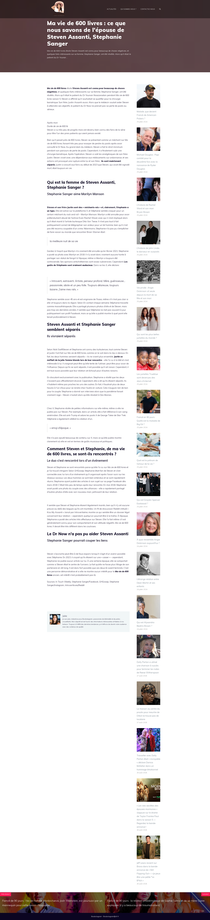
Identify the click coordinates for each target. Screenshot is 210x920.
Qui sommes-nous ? (128, 9)
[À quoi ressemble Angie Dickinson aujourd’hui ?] (148, 534)
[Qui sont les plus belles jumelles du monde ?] (148, 328)
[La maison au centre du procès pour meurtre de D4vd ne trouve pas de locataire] (148, 703)
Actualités (111, 9)
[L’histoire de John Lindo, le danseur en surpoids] (148, 242)
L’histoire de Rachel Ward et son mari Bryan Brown (146, 208)
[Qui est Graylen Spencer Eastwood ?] (148, 494)
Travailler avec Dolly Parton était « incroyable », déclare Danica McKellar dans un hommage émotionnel (148, 762)
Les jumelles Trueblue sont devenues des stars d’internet (147, 377)
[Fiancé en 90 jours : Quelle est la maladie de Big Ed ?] (148, 411)
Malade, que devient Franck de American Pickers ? (146, 115)
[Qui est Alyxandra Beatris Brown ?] (148, 616)
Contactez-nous (148, 9)
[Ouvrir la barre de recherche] (160, 9)
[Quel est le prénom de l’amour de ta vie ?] (148, 454)
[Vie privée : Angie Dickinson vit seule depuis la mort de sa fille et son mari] (148, 282)
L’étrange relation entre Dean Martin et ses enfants (148, 583)
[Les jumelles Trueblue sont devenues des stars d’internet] (148, 368)
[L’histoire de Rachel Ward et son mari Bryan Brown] (148, 199)
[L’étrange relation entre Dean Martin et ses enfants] (148, 573)
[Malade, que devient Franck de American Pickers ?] (148, 106)
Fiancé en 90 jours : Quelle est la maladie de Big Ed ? (148, 421)
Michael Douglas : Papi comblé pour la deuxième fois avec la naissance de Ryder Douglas (148, 161)
